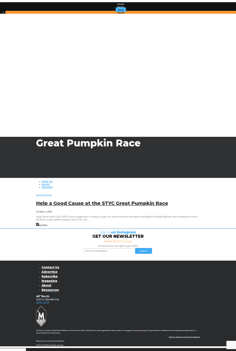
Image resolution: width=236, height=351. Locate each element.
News (13, 41)
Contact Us (50, 267)
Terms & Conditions (20, 90)
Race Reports (17, 74)
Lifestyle (15, 56)
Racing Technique (19, 77)
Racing (14, 46)
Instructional (17, 54)
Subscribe (120, 12)
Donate (120, 9)
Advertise (120, 4)
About (46, 285)
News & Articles (14, 35)
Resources (50, 290)
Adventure (16, 48)
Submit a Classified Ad (21, 82)
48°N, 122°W (42, 302)
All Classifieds (17, 87)
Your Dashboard (18, 93)
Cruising (15, 43)
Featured (47, 187)
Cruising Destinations (21, 67)
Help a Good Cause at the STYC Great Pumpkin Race (102, 203)
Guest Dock (16, 59)
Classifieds (11, 80)
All (12, 38)
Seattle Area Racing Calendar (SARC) (28, 98)
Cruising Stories (18, 64)
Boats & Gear (17, 51)
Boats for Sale (17, 85)
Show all (47, 181)
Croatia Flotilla (17, 103)
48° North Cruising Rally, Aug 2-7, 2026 (29, 100)
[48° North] (118, 24)
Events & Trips (13, 95)
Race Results (17, 72)
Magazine (120, 7)
